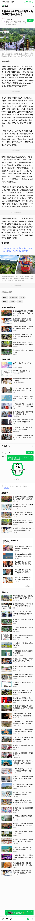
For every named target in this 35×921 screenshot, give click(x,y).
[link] (7, 919)
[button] (2, 919)
